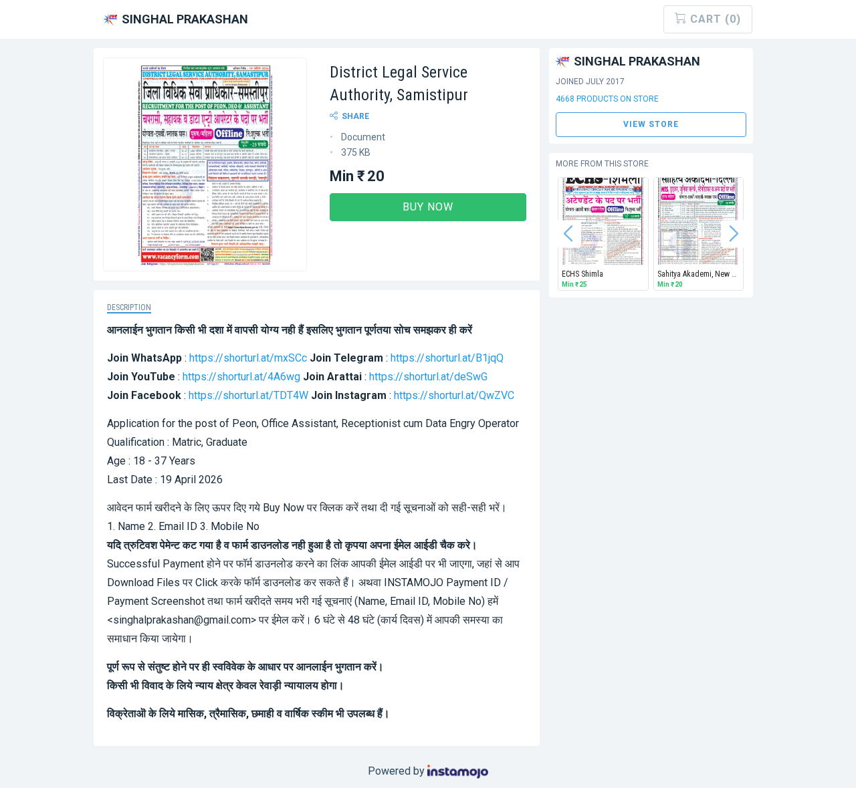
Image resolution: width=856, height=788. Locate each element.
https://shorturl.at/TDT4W (248, 395)
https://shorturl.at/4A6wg (241, 376)
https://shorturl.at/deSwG (428, 376)
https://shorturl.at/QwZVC (454, 395)
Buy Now (428, 207)
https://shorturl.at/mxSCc (248, 358)
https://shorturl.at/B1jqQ (447, 358)
